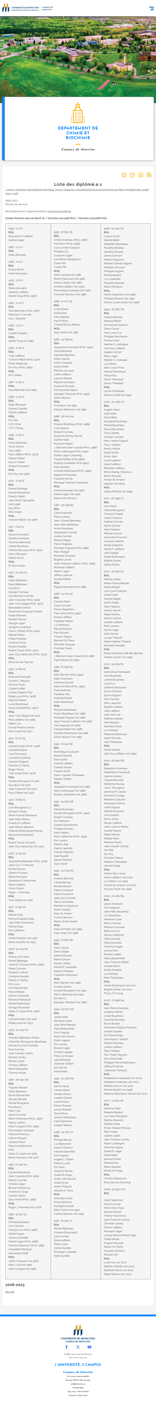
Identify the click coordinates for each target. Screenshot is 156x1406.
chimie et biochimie (59, 211)
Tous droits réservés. (78, 1358)
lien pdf (9, 1291)
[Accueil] (20, 7)
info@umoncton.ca (78, 1384)
